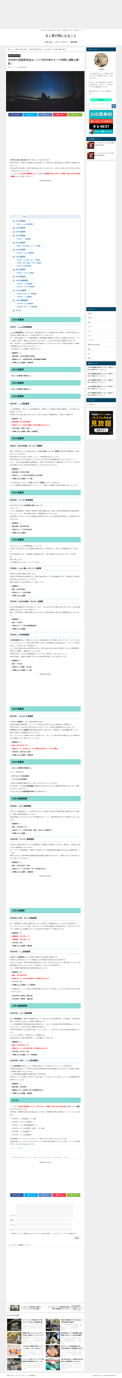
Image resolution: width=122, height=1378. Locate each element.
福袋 (89, 358)
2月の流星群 (19, 228)
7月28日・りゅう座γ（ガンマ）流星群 (28, 260)
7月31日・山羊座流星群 (23, 265)
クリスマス (91, 340)
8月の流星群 (19, 269)
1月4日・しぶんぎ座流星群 (24, 224)
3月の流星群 (19, 232)
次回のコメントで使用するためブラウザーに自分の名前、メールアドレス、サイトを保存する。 (44, 1233)
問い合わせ (101, 99)
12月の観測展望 (20, 300)
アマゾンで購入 (17, 1148)
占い (89, 353)
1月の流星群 (19, 221)
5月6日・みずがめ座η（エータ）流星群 (28, 246)
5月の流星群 (19, 242)
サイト (12, 1229)
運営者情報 (74, 42)
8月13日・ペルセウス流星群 (25, 273)
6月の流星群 (19, 250)
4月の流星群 (19, 235)
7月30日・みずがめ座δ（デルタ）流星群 (28, 263)
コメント (13, 1215)
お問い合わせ (49, 42)
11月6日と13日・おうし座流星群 (26, 293)
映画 (89, 349)
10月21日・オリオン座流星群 (25, 286)
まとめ (17, 310)
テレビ (90, 335)
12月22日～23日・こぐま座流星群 (26, 306)
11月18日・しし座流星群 (24, 296)
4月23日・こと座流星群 (23, 239)
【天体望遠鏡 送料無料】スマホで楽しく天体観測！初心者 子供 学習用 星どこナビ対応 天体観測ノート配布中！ (40, 1157)
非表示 (25, 216)
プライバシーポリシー (61, 42)
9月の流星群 (19, 276)
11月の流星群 (19, 290)
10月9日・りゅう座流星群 (24, 283)
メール (13, 1225)
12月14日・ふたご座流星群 (24, 303)
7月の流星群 (19, 257)
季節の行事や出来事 (14, 55)
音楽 (89, 322)
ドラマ (90, 326)
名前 (12, 1220)
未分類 (90, 313)
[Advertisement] (61, 14)
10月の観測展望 (20, 280)
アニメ (90, 331)
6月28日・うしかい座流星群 (25, 253)
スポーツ (90, 317)
